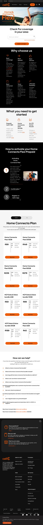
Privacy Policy (22, 513)
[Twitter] (31, 515)
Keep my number (19, 464)
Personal (5, 1)
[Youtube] (27, 515)
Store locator (12, 445)
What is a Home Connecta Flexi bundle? (15, 368)
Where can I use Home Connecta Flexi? (15, 378)
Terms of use (15, 513)
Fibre (16, 489)
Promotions (30, 457)
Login (32, 4)
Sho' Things (30, 468)
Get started (14, 4)
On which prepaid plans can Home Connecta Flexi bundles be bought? (21, 393)
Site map (36, 513)
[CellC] (6, 4)
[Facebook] (39, 515)
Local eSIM (17, 484)
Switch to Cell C (18, 457)
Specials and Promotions (30, 462)
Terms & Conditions (6, 513)
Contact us (10, 438)
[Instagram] (35, 515)
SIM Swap (30, 479)
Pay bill (29, 484)
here (12, 137)
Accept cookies (7, 522)
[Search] (36, 4)
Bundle (16, 217)
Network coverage (32, 498)
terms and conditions (21, 409)
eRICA (29, 482)
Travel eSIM (17, 487)
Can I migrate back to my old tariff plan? (16, 398)
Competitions (31, 501)
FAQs (10, 430)
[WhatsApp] (23, 515)
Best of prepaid (18, 476)
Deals (16, 472)
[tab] (21, 368)
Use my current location (29, 40)
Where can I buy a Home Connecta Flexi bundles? (18, 382)
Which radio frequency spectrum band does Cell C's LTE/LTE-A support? (19, 402)
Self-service (30, 472)
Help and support (31, 489)
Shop (20, 4)
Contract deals (18, 479)
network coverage (9, 68)
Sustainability (28, 509)
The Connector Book (19, 482)
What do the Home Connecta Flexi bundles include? (19, 371)
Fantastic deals (31, 465)
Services (25, 4)
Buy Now (12, 257)
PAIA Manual (30, 513)
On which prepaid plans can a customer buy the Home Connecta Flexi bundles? (21, 386)
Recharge (30, 476)
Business (11, 1)
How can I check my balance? (13, 390)
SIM (27, 217)
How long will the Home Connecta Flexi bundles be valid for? (21, 375)
